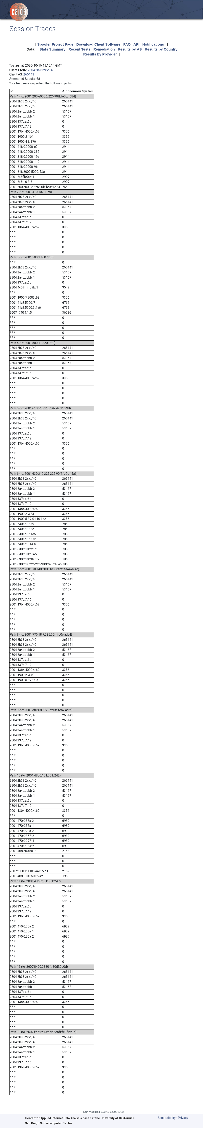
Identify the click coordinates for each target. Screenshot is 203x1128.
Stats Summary (52, 49)
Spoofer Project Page (55, 44)
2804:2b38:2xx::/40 (41, 70)
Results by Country (161, 49)
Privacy (183, 1118)
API (136, 44)
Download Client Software (98, 44)
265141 (28, 74)
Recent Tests (79, 49)
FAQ (127, 44)
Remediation (104, 49)
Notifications (153, 44)
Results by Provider (100, 54)
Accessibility (167, 1118)
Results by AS (130, 49)
